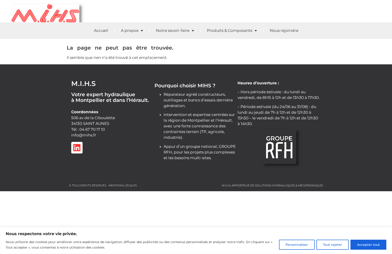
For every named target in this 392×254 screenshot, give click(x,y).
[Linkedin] (77, 147)
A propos (129, 30)
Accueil (101, 30)
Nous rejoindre (284, 30)
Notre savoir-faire (172, 30)
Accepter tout (368, 245)
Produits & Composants (229, 30)
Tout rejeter (332, 245)
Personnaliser (297, 245)
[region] (196, 240)
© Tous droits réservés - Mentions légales (103, 185)
